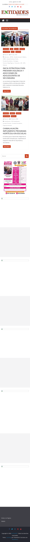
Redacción (6, 54)
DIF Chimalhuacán (15, 121)
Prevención (17, 63)
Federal (16, 49)
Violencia (5, 65)
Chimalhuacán (7, 121)
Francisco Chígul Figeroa (8, 63)
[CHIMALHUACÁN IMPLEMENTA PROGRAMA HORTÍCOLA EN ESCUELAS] (15, 103)
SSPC (24, 63)
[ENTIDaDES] (3, 20)
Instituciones (6, 51)
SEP (21, 63)
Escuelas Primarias (7, 123)
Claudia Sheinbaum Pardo (12, 59)
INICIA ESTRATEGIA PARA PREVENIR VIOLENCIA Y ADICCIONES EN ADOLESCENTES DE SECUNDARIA (14, 73)
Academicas (6, 49)
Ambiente (12, 113)
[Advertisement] (15, 242)
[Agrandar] (26, 162)
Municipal (14, 116)
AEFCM (11, 57)
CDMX (11, 49)
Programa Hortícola (7, 125)
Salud (13, 51)
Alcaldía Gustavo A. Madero (20, 57)
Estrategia (15, 61)
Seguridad (18, 51)
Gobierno (22, 49)
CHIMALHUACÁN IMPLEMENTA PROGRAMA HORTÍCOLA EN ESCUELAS (14, 131)
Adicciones (6, 57)
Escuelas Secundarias (8, 61)
